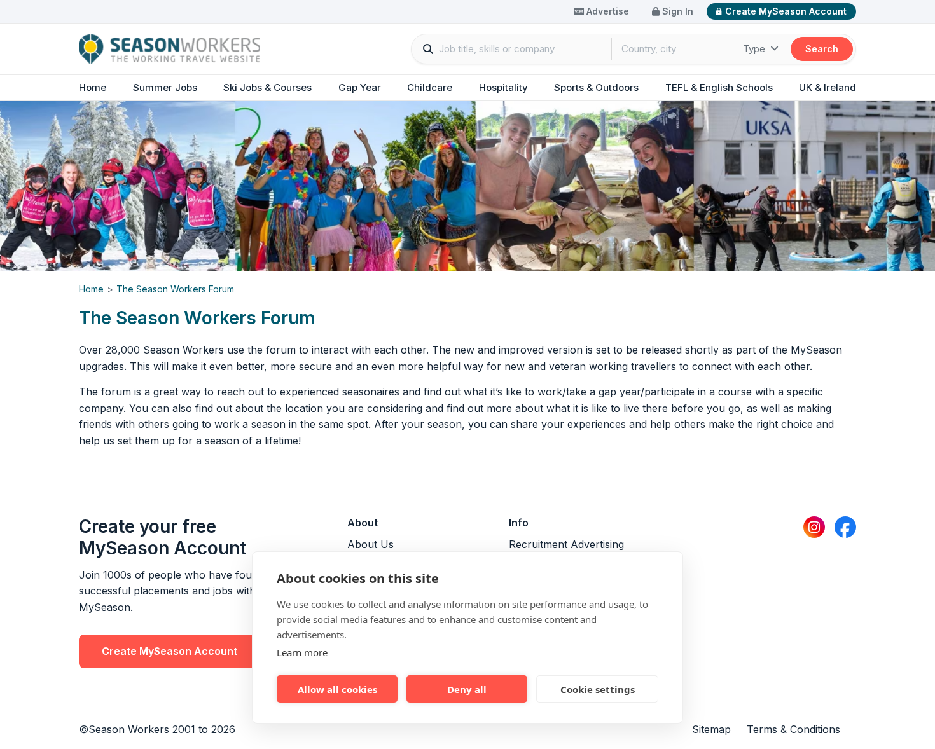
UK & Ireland (827, 87)
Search (821, 48)
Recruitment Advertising (566, 544)
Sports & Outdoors (596, 87)
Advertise (606, 11)
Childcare (429, 87)
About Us (370, 544)
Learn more (302, 652)
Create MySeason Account (786, 11)
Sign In (676, 11)
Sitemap (711, 729)
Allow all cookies (337, 689)
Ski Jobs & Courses (267, 87)
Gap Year (359, 87)
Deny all (467, 689)
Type (755, 49)
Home (92, 87)
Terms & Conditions (793, 729)
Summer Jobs (165, 87)
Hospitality (503, 87)
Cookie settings (597, 689)
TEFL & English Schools (719, 87)
